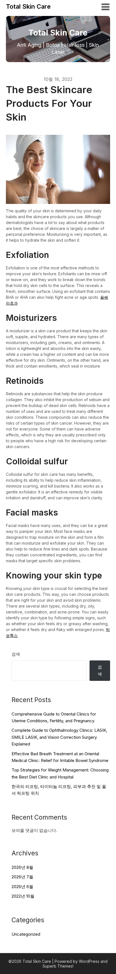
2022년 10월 (23, 896)
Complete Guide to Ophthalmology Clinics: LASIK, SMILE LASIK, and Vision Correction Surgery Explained (59, 737)
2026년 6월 (22, 886)
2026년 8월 (22, 867)
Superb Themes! (58, 966)
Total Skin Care (28, 6)
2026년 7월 (22, 876)
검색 (16, 654)
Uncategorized (26, 934)
